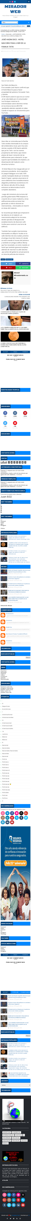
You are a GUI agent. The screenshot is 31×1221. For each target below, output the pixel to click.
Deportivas (4, 671)
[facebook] (10, 2)
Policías (5, 795)
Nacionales (9, 34)
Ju (3, 731)
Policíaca (5, 765)
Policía (4, 759)
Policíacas (3, 673)
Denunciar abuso (6, 606)
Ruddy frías (9, 627)
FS (29, 1215)
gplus (2, 524)
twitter (2, 522)
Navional (5, 756)
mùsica (4, 739)
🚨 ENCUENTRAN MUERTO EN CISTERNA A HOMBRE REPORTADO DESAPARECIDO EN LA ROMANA (19, 1074)
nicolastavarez (10, 613)
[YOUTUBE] (17, 1)
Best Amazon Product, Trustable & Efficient (16, 634)
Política (3, 675)
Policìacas (5, 778)
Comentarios (25, 992)
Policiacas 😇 (6, 784)
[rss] (17, 1218)
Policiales (5, 792)
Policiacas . (6, 781)
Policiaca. (5, 767)
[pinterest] (13, 1218)
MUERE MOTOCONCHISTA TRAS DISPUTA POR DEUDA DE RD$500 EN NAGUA (18, 591)
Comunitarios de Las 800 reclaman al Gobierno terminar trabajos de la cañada (13, 30)
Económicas (4, 676)
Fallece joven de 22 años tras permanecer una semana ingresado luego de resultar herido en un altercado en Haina (19, 560)
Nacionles (5, 753)
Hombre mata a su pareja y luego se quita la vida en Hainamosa (17, 552)
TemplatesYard (16, 1215)
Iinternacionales (7, 717)
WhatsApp (3, 934)
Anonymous (9, 620)
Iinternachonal (7, 714)
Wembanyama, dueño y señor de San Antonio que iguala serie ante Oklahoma (14, 473)
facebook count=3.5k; (6, 687)
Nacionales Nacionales (10, 751)
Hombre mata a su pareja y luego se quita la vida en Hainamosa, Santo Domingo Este (19, 537)
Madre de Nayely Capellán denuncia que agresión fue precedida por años (19, 571)
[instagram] (12, 2)
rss (1, 520)
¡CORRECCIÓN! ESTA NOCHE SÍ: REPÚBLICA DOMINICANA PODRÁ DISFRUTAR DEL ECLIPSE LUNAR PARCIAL (13, 344)
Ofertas (3, 528)
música (4, 737)
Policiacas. (6, 787)
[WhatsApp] (23, 1218)
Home (2, 34)
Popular (15, 992)
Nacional (5, 745)
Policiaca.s (6, 770)
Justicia (5, 734)
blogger (5, 352)
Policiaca (5, 762)
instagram (3, 525)
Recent (5, 992)
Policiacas (20, 26)
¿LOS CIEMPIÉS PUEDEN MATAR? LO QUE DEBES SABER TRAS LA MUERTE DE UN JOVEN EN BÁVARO (15, 328)
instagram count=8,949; (7, 688)
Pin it (10, 267)
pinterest (3, 930)
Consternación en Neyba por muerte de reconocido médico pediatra (13, 312)
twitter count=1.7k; (6, 691)
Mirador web (16, 9)
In (3, 720)
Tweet (10, 264)
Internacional (7, 723)
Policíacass (6, 790)
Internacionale (7, 726)
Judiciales (3, 678)
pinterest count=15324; (7, 689)
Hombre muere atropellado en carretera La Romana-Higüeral (19, 577)
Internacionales (5, 679)
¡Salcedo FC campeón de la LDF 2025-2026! (12, 470)
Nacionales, (23, 51)
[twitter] (15, 2)
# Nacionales (9, 259)
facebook (25, 352)
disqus (15, 352)
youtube (3, 950)
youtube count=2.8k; (6, 692)
